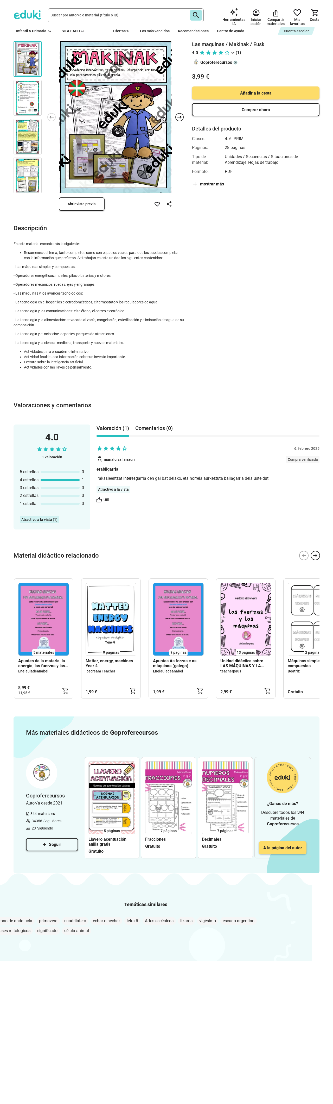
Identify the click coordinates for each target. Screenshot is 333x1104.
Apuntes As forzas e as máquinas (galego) (174, 663)
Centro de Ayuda (230, 31)
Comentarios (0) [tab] (154, 428)
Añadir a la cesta (256, 93)
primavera (48, 920)
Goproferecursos (216, 62)
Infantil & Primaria (31, 31)
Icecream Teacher (100, 671)
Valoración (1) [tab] (113, 428)
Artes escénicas (159, 920)
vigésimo (207, 920)
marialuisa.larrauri (119, 459)
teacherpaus (230, 671)
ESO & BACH (70, 31)
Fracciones (155, 839)
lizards (186, 920)
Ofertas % (121, 31)
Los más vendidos (155, 31)
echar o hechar (106, 920)
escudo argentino (238, 920)
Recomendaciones (193, 31)
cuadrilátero (75, 920)
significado (47, 930)
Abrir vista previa (82, 204)
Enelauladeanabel (33, 671)
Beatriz (294, 671)
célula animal (76, 930)
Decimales (211, 839)
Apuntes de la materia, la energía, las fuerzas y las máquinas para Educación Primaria (42, 663)
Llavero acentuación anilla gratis (107, 842)
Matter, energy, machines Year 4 (109, 663)
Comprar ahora (256, 109)
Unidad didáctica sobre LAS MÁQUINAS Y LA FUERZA (241, 663)
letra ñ (132, 920)
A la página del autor (282, 847)
